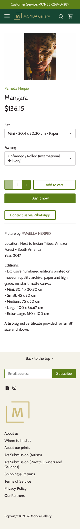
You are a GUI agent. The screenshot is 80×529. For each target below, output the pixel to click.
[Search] (61, 16)
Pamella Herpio (16, 88)
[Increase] (26, 184)
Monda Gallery (41, 516)
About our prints (17, 447)
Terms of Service (17, 481)
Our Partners (14, 495)
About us (11, 433)
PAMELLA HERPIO (36, 233)
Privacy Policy (15, 488)
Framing (10, 148)
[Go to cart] (70, 16)
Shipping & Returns (19, 474)
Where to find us (17, 440)
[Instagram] (14, 387)
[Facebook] (7, 387)
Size (7, 125)
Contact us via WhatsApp (30, 215)
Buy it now (40, 198)
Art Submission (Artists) (23, 455)
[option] (40, 56)
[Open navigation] (7, 16)
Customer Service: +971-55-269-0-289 (40, 4)
